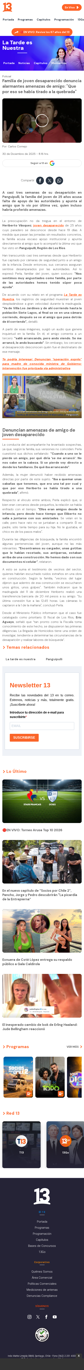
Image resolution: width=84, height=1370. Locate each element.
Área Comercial (42, 1277)
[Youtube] (55, 1317)
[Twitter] (38, 1317)
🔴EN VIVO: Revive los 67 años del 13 (45, 32)
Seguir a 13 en (39, 163)
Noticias (24, 63)
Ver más (73, 1046)
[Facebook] (46, 1317)
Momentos (59, 63)
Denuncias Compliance (42, 1296)
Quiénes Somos (42, 1271)
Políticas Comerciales (42, 1283)
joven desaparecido (48, 225)
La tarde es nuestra (20, 659)
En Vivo (70, 7)
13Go (42, 1252)
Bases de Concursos (42, 1246)
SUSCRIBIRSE (24, 737)
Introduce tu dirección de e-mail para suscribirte (37, 715)
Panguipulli (54, 659)
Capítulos (43, 19)
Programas (25, 19)
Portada (8, 19)
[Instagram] (29, 1317)
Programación (64, 19)
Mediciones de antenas (42, 1290)
